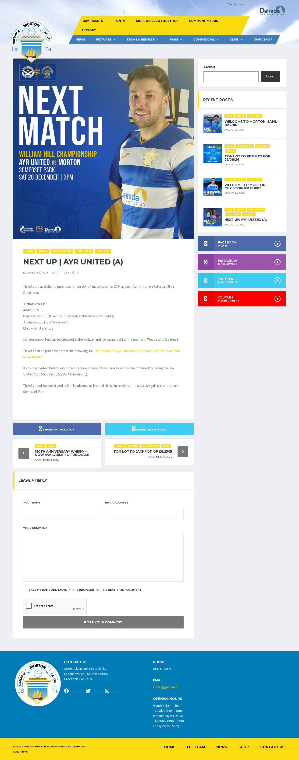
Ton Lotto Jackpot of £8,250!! (142, 451)
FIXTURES (103, 39)
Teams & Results (141, 39)
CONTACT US (76, 662)
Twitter (97, 692)
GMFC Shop (263, 39)
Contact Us (272, 747)
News (80, 39)
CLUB (234, 39)
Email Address (116, 502)
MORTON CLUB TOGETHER (157, 21)
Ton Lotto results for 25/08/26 (247, 158)
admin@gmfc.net (165, 687)
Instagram (117, 692)
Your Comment (35, 528)
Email (158, 680)
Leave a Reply (32, 480)
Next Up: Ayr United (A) (245, 220)
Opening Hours (167, 699)
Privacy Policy (59, 746)
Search (209, 66)
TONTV (119, 21)
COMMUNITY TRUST (204, 21)
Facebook (76, 692)
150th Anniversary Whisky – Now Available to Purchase (62, 453)
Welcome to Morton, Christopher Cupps (245, 186)
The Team (195, 747)
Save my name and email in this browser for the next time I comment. (85, 589)
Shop (243, 747)
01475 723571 (162, 668)
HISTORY (89, 30)
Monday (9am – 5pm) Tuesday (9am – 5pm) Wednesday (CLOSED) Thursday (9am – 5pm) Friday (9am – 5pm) (168, 716)
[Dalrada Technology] (270, 11)
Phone (159, 662)
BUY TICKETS (93, 21)
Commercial (204, 39)
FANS (174, 39)
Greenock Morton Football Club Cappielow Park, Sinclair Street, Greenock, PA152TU (86, 673)
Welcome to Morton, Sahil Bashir (250, 123)
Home (169, 747)
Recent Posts (218, 100)
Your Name (31, 502)
